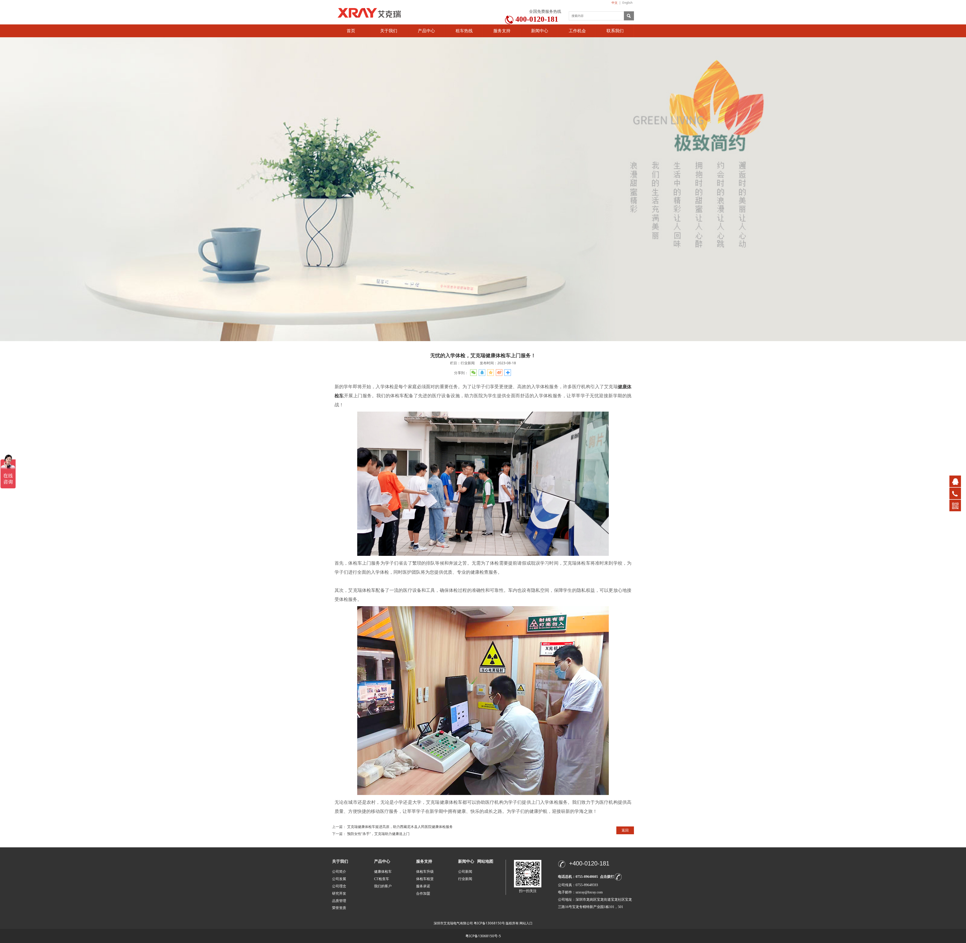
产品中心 (426, 30)
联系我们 (615, 30)
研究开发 (339, 893)
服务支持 (501, 30)
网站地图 (485, 861)
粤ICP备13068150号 (489, 923)
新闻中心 (539, 30)
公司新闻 (465, 872)
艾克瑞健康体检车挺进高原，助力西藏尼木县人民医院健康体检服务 (400, 826)
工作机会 (577, 30)
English (627, 3)
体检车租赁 (425, 879)
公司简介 (339, 872)
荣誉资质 (339, 907)
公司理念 (339, 886)
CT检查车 (381, 879)
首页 (351, 30)
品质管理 (339, 900)
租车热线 (464, 30)
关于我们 (388, 30)
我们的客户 (383, 886)
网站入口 (526, 923)
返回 (625, 830)
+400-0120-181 (589, 863)
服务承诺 (423, 886)
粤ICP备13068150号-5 (483, 935)
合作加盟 (423, 893)
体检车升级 (425, 872)
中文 (615, 3)
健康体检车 (383, 872)
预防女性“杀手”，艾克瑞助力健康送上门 (378, 833)
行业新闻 (465, 879)
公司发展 (339, 879)
